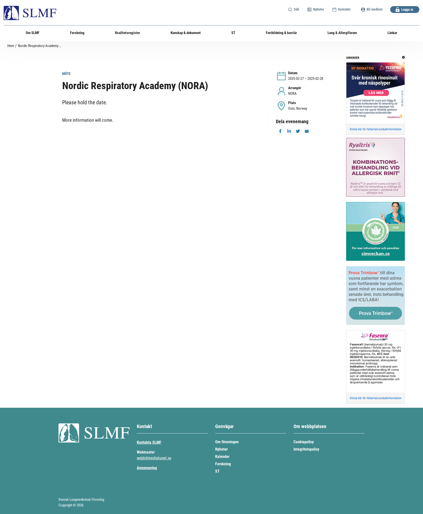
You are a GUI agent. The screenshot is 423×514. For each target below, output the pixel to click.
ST (217, 471)
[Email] (306, 132)
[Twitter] (298, 132)
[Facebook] (280, 132)
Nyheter (221, 449)
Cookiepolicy (304, 442)
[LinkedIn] (289, 132)
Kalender (222, 456)
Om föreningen (227, 442)
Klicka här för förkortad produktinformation (375, 129)
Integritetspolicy (306, 449)
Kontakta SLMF (149, 442)
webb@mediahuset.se (154, 458)
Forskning (223, 464)
